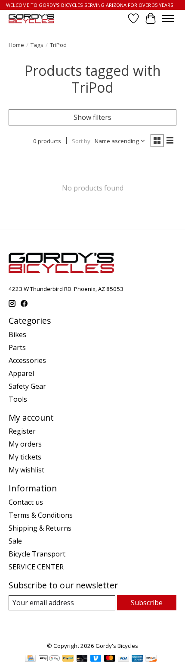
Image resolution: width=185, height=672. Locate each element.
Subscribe (147, 602)
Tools (18, 399)
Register (22, 431)
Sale (15, 541)
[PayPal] (68, 659)
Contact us (26, 502)
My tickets (25, 457)
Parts (17, 347)
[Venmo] (96, 659)
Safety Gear (27, 386)
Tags (37, 45)
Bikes (17, 334)
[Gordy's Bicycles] (31, 19)
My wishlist (26, 470)
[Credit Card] (30, 659)
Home (16, 45)
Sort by (81, 141)
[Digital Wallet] (49, 659)
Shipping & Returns (40, 528)
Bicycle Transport (37, 554)
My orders (25, 444)
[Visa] (123, 659)
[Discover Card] (151, 659)
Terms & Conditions (41, 515)
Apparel (21, 373)
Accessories (27, 360)
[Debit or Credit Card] (82, 659)
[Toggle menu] (167, 18)
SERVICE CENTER (36, 567)
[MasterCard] (109, 659)
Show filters (92, 117)
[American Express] (137, 659)
